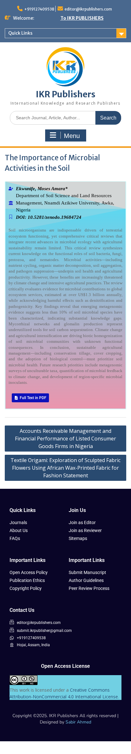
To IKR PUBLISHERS (82, 18)
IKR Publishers (65, 94)
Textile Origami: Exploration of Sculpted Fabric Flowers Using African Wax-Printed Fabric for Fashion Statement (65, 468)
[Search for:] (65, 117)
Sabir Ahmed (78, 722)
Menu (72, 135)
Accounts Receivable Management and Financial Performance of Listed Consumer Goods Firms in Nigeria (65, 438)
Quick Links (20, 33)
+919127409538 (39, 9)
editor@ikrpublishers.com (88, 9)
